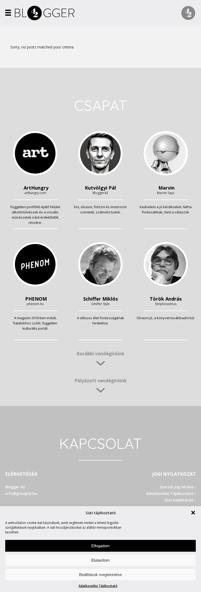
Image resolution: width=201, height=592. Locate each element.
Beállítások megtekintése (100, 574)
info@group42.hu (21, 493)
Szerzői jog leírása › (178, 486)
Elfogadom (100, 546)
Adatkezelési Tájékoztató (98, 586)
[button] (193, 512)
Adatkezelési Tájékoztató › (171, 493)
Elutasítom (100, 560)
